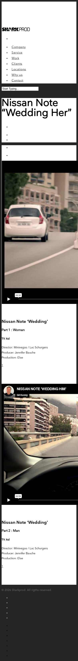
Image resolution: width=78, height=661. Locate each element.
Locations (16, 645)
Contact (15, 655)
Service (14, 630)
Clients (14, 640)
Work (13, 635)
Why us (14, 650)
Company (16, 625)
